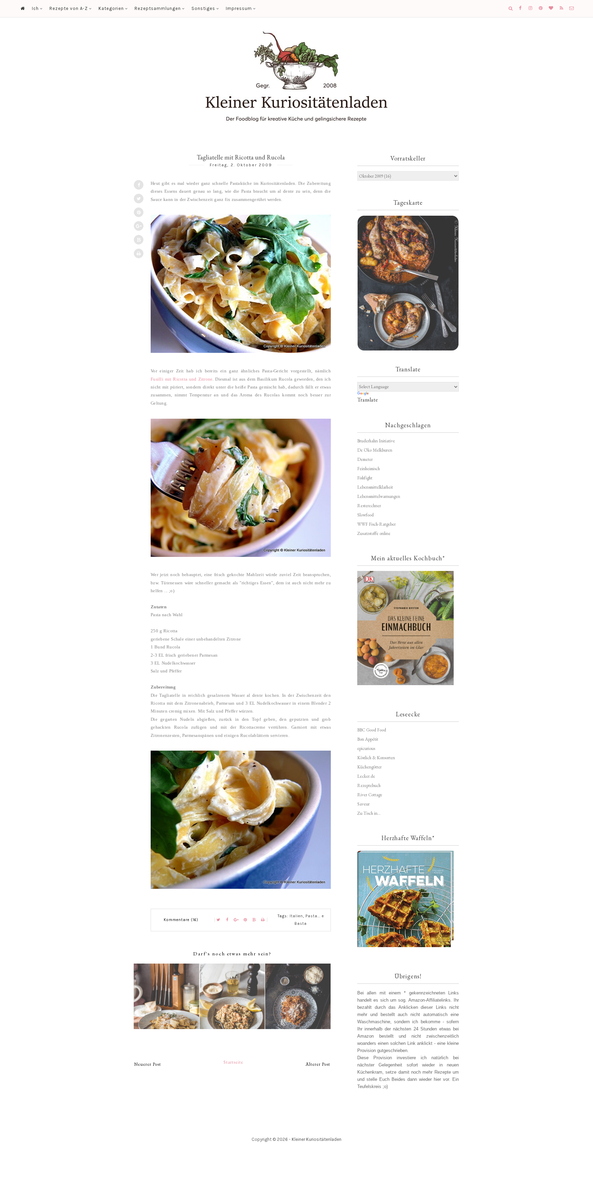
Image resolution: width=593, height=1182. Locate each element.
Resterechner (369, 506)
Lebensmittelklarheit (375, 487)
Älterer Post (318, 1064)
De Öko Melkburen (374, 450)
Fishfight (364, 478)
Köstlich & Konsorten (376, 758)
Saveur (363, 804)
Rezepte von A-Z (68, 8)
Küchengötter (369, 767)
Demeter (365, 459)
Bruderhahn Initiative (376, 441)
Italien (296, 916)
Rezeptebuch (369, 785)
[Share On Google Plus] (138, 226)
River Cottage (369, 795)
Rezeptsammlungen (158, 8)
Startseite (233, 1062)
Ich (35, 8)
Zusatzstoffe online (374, 533)
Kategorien (111, 8)
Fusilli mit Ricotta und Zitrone (181, 379)
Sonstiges (203, 8)
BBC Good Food (371, 730)
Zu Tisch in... (369, 813)
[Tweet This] (138, 198)
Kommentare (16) (181, 920)
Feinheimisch (368, 468)
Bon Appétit (367, 739)
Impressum (239, 8)
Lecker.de (366, 776)
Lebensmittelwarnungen (378, 496)
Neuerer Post (147, 1064)
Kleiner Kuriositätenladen (316, 1139)
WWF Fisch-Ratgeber (376, 524)
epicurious (366, 748)
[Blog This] (138, 239)
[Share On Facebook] (138, 185)
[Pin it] (138, 212)
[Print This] (138, 253)
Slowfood (365, 515)
